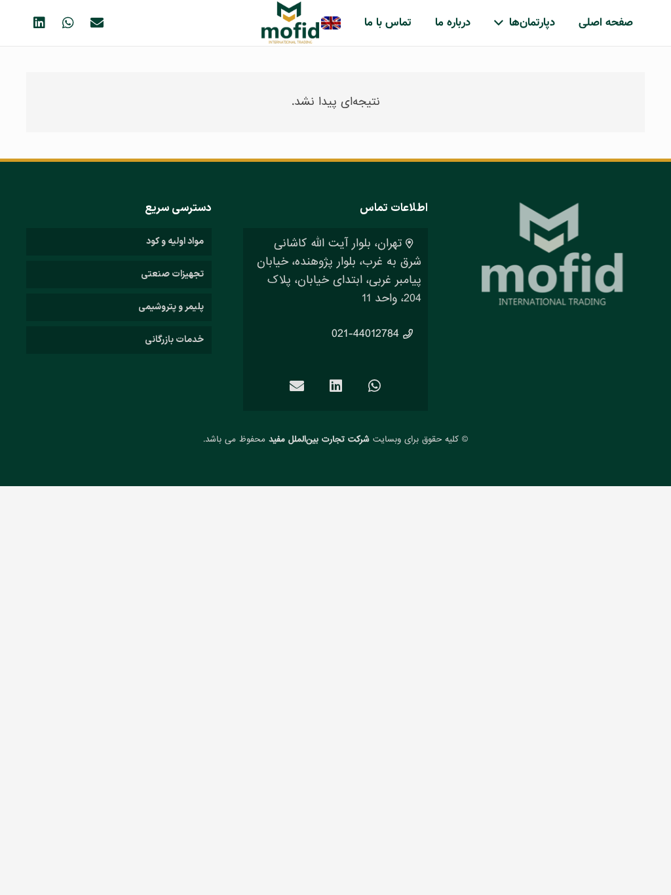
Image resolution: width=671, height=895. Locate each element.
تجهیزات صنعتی (172, 274)
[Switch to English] (330, 23)
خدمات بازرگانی (174, 340)
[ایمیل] (97, 23)
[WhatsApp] (68, 23)
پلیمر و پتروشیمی (171, 307)
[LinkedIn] (39, 23)
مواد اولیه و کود (175, 241)
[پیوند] (290, 23)
